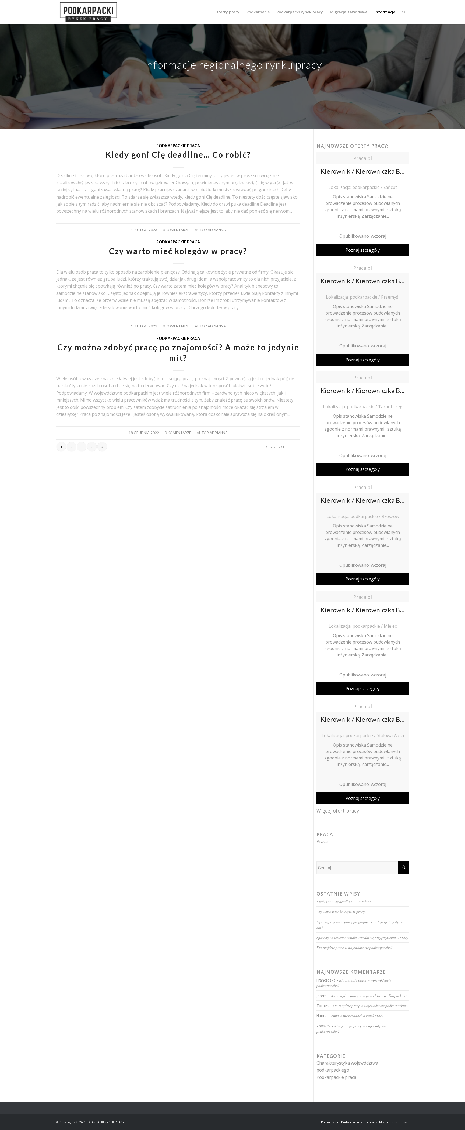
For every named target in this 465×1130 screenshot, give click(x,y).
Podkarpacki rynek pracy (359, 1122)
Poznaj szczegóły (363, 250)
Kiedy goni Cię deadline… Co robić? (178, 154)
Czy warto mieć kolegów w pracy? (178, 251)
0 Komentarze (176, 230)
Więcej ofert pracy (337, 810)
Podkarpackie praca (178, 145)
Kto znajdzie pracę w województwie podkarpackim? (354, 947)
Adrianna (217, 230)
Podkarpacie (330, 1122)
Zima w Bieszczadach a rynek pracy (357, 1015)
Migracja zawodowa (393, 1122)
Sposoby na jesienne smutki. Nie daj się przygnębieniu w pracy (362, 937)
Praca (322, 841)
